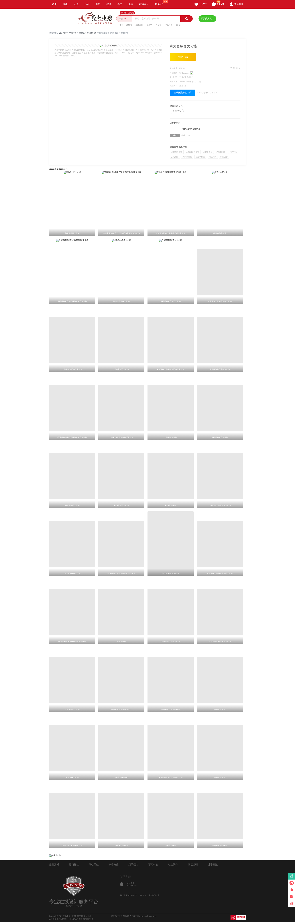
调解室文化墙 (176, 152)
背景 (98, 4)
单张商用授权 (202, 93)
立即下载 (183, 57)
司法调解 (212, 157)
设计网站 (63, 33)
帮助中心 (153, 864)
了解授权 (213, 93)
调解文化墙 (221, 152)
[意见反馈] (291, 896)
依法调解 (224, 157)
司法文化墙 (91, 33)
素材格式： (174, 73)
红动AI (159, 4)
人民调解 (175, 157)
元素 (76, 4)
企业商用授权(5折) (182, 92)
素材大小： (174, 86)
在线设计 (144, 4)
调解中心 (233, 152)
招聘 (121, 25)
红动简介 (173, 864)
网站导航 (94, 864)
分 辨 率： (174, 77)
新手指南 (133, 864)
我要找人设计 (207, 18)
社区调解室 (200, 157)
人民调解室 (187, 157)
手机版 (214, 864)
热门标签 (74, 864)
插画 (87, 4)
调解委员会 (207, 152)
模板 (65, 4)
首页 (54, 4)
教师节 (149, 25)
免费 (130, 4)
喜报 (178, 25)
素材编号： (174, 68)
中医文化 (168, 25)
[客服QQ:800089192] (291, 889)
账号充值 (113, 864)
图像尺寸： (174, 81)
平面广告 (73, 33)
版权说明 (193, 864)
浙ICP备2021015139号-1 (81, 916)
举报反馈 (236, 68)
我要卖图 (292, 876)
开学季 (158, 25)
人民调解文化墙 (192, 152)
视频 (108, 4)
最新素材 (54, 864)
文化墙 (129, 25)
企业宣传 (139, 25)
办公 (119, 4)
